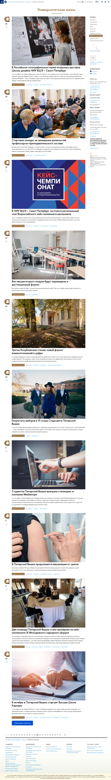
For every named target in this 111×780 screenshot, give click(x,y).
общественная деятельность (55, 365)
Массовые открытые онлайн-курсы (95, 752)
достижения (29, 84)
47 (32, 735)
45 (27, 735)
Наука (91, 26)
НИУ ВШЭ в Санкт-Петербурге (12, 739)
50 (40, 735)
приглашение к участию (46, 84)
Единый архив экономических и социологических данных (74, 751)
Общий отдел (93, 79)
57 (57, 735)
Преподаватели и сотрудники (12, 754)
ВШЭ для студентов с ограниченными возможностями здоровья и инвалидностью (13, 764)
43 (22, 735)
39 (11, 735)
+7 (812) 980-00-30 (95, 100)
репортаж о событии (37, 646)
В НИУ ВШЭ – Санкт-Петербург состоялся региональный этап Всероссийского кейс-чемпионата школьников (45, 212)
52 (45, 735)
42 (19, 735)
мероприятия (53, 226)
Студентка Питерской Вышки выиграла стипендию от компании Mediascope (43, 492)
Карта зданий (93, 92)
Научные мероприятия (51, 746)
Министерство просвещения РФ (95, 750)
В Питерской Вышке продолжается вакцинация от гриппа (45, 564)
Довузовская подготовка (32, 754)
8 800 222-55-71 (94, 148)
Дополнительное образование (33, 764)
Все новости (93, 19)
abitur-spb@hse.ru (94, 133)
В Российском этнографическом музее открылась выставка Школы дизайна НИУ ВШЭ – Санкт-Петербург (46, 69)
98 (65, 735)
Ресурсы (69, 744)
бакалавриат (35, 435)
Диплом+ (28, 762)
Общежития (93, 136)
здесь (91, 775)
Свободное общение (95, 33)
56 (55, 735)
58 (60, 735)
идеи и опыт (29, 226)
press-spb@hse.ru (94, 117)
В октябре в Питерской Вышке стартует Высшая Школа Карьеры (44, 704)
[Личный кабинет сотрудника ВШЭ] (105, 2)
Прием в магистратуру (31, 760)
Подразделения (9, 752)
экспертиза (36, 226)
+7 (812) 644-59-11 (95, 86)
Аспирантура (29, 767)
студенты (36, 84)
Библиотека (69, 746)
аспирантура (64, 646)
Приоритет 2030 (94, 38)
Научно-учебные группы (52, 751)
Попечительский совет (10, 756)
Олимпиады (28, 756)
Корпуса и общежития (10, 759)
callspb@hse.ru (93, 102)
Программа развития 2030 (96, 40)
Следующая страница (22, 723)
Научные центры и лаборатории (53, 749)
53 (47, 735)
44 (24, 735)
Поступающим (93, 22)
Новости (24, 739)
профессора (29, 155)
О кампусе (9, 744)
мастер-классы (44, 226)
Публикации (69, 749)
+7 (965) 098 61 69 (95, 119)
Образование (93, 24)
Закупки (7, 761)
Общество (92, 31)
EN (98, 1)
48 (35, 735)
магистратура (55, 646)
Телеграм (94, 73)
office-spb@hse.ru (94, 89)
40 (14, 735)
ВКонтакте (94, 71)
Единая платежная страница (11, 770)
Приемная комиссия (95, 122)
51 (42, 735)
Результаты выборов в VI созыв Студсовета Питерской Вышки (44, 422)
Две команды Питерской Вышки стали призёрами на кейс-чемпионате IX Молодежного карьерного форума (46, 631)
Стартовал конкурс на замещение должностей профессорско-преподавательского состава (39, 141)
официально (35, 294)
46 (29, 735)
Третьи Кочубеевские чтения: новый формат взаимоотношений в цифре (37, 351)
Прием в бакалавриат (31, 758)
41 (16, 735)
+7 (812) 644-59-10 (95, 87)
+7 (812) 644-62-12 (95, 131)
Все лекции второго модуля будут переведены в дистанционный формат (40, 283)
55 (52, 735)
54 (50, 735)
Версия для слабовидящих (11, 768)
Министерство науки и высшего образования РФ (94, 747)
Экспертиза (93, 28)
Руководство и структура (11, 750)
